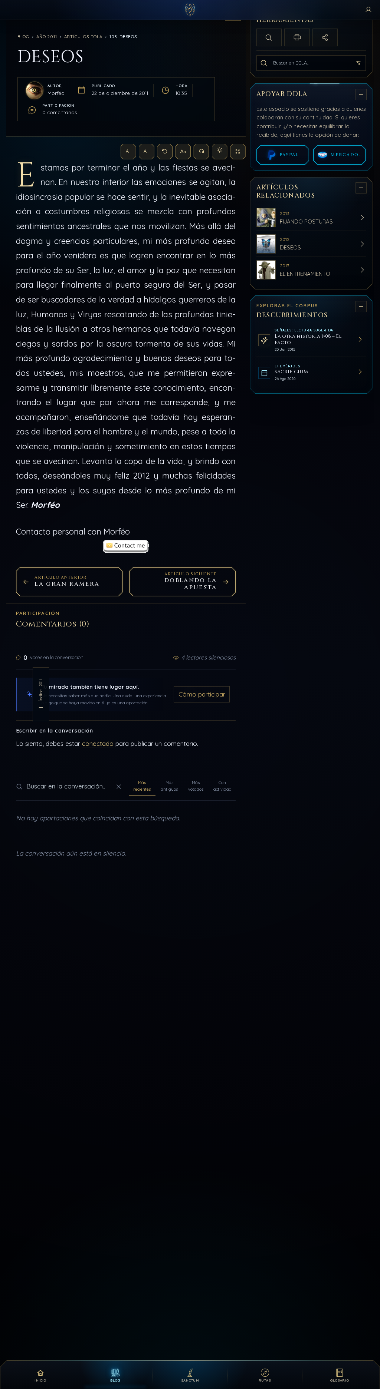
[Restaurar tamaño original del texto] (165, 151)
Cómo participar (201, 694)
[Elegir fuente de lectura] (183, 151)
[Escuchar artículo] (201, 151)
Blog (23, 36)
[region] (312, 687)
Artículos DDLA (83, 36)
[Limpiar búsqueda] (119, 786)
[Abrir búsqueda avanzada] (358, 63)
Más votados (195, 786)
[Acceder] (368, 10)
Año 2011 (46, 36)
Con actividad (222, 786)
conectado (98, 743)
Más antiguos (169, 786)
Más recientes (142, 786)
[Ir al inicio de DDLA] (190, 10)
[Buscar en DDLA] (264, 63)
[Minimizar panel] (361, 94)
